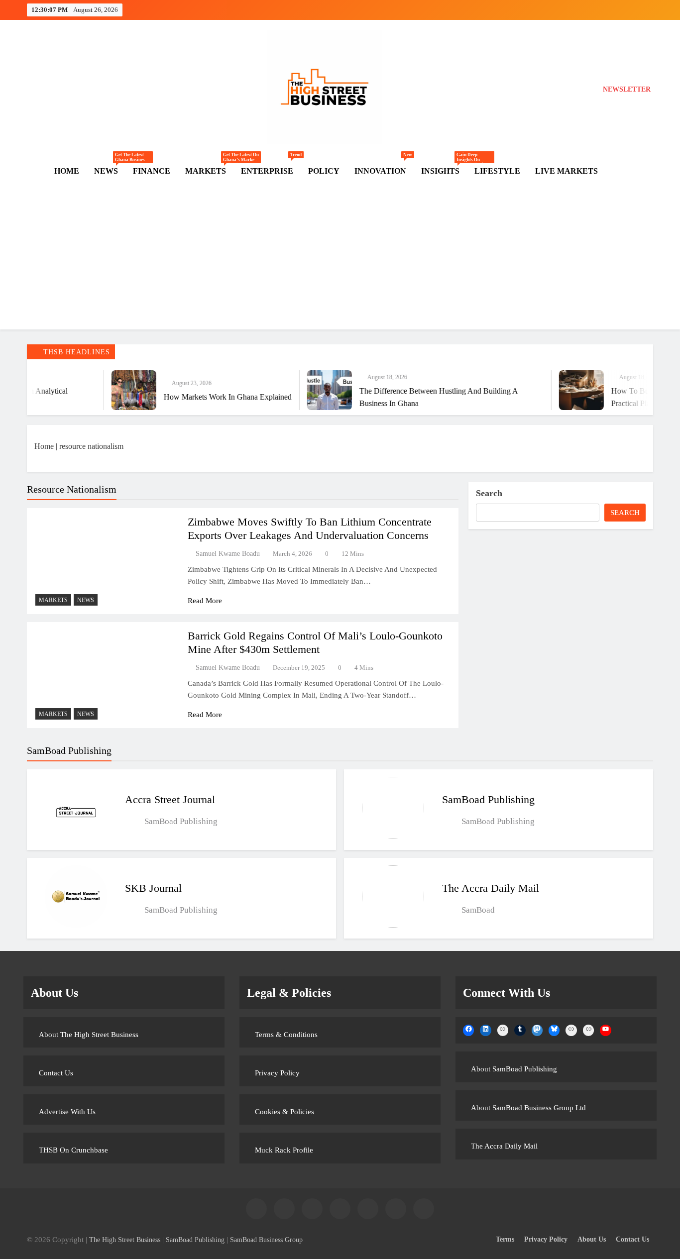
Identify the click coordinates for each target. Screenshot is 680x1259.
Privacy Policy (277, 1073)
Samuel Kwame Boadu (228, 553)
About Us (591, 1239)
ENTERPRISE (271, 166)
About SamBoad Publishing (514, 1069)
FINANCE (151, 171)
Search (489, 493)
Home (44, 446)
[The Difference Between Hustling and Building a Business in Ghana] (293, 390)
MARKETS (209, 171)
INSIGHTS (444, 171)
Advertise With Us (67, 1112)
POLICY (324, 171)
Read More (205, 601)
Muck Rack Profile (284, 1150)
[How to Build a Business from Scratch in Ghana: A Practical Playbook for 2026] (545, 390)
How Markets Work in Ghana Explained (191, 397)
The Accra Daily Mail (490, 888)
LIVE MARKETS (566, 171)
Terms (505, 1239)
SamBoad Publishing (488, 799)
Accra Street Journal (170, 799)
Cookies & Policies (284, 1112)
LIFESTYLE (497, 171)
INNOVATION (383, 166)
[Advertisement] (340, 259)
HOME (66, 171)
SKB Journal (153, 888)
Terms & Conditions (286, 1035)
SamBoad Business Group (266, 1240)
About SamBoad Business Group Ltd (528, 1108)
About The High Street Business (88, 1035)
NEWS (109, 171)
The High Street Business (124, 1240)
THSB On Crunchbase (73, 1150)
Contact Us (56, 1073)
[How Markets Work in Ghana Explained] (97, 390)
